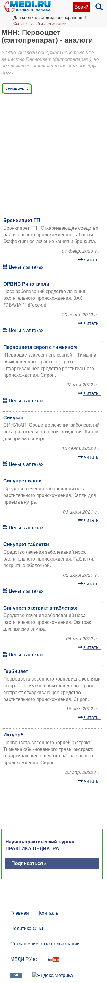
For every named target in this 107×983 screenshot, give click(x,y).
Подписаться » (29, 863)
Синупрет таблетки (26, 544)
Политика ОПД (26, 928)
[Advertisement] (53, 155)
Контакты (49, 912)
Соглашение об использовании (40, 23)
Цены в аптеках (25, 266)
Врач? (81, 6)
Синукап (13, 417)
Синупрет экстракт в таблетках (40, 607)
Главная (19, 912)
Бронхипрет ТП (21, 220)
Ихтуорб (13, 734)
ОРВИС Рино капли (26, 283)
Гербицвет (15, 671)
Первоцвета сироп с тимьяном (40, 347)
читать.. (92, 259)
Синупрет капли (22, 480)
